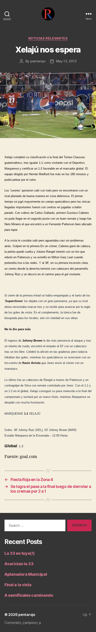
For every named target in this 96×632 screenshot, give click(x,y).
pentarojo (38, 61)
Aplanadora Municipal (25, 574)
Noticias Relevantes (48, 38)
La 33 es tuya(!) (19, 553)
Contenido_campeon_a (22, 622)
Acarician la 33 (18, 563)
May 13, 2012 (66, 61)
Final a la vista (17, 584)
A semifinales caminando (28, 595)
